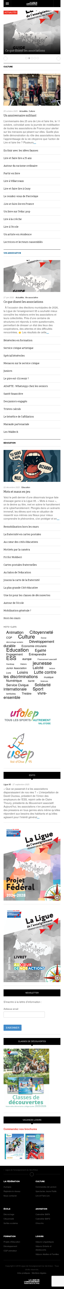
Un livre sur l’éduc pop (17, 211)
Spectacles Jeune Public (46, 1191)
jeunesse (42, 662)
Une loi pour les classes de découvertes (27, 595)
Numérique (14, 680)
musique (49, 677)
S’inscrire (40, 1223)
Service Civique (17, 685)
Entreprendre (37, 654)
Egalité (40, 650)
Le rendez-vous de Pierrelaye (21, 196)
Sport (38, 689)
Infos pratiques (23, 1272)
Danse (43, 637)
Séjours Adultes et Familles (47, 1254)
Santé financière (13, 393)
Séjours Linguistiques (45, 1241)
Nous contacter (10, 1195)
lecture (52, 668)
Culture (8, 66)
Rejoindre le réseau (12, 1191)
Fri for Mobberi (13, 557)
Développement (10, 1246)
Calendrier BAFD (43, 1218)
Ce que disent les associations (25, 50)
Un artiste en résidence (18, 234)
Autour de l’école (14, 603)
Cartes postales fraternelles (20, 564)
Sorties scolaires (11, 1223)
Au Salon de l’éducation (17, 572)
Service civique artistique (18, 348)
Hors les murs (12, 618)
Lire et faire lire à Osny (17, 188)
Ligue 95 (32, 3)
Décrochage (9, 1214)
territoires (11, 693)
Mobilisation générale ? (17, 610)
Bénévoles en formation (18, 340)
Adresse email (11, 1008)
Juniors (8, 370)
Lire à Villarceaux (14, 181)
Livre (8, 672)
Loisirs (22, 672)
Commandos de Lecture (46, 1186)
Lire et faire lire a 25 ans (18, 158)
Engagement (14, 654)
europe (26, 658)
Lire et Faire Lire (43, 1195)
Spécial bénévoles (14, 355)
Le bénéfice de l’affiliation (19, 416)
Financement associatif (47, 659)
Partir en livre (12, 173)
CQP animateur (10, 1250)
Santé (31, 681)
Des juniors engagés (15, 401)
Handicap (10, 664)
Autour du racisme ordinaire (21, 165)
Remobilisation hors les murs (21, 526)
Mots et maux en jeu (17, 491)
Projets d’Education (12, 1241)
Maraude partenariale (16, 424)
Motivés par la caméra (17, 549)
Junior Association (16, 668)
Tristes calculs (12, 409)
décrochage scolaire (14, 642)
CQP (9, 637)
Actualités (10, 12)
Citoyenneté (41, 632)
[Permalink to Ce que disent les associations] (32, 276)
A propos (7, 1186)
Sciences (44, 681)
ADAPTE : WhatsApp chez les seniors (26, 386)
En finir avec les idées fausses (21, 150)
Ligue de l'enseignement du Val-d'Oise (32, 1281)
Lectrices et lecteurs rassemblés (23, 242)
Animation (14, 632)
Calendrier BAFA (43, 1214)
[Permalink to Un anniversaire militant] (32, 90)
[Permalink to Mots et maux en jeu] (32, 466)
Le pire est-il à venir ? (16, 378)
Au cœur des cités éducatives (21, 542)
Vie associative (12, 253)
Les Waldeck (11, 431)
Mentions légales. (39, 1272)
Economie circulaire (34, 646)
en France (19, 203)
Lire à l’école (11, 226)
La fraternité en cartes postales (22, 534)
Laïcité (38, 667)
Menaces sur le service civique (21, 363)
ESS (11, 657)
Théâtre (26, 693)
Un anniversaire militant (20, 115)
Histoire (23, 664)
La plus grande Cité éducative (21, 587)
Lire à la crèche (13, 219)
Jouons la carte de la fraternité (22, 580)
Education (10, 443)
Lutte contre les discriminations (30, 674)
